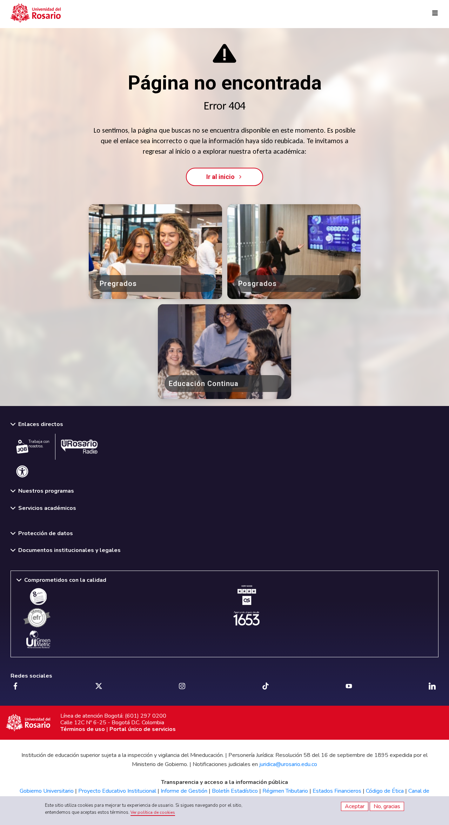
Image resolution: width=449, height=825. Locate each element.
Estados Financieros (337, 791)
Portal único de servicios (142, 729)
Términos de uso (82, 729)
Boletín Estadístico (235, 791)
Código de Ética (385, 791)
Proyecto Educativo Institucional (117, 791)
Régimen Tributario (285, 791)
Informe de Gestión (184, 791)
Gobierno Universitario (47, 791)
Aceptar (354, 806)
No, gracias (387, 806)
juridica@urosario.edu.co (288, 764)
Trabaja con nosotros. (38, 444)
